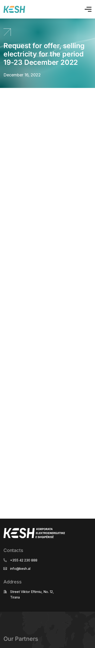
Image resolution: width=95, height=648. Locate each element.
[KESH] (14, 9)
